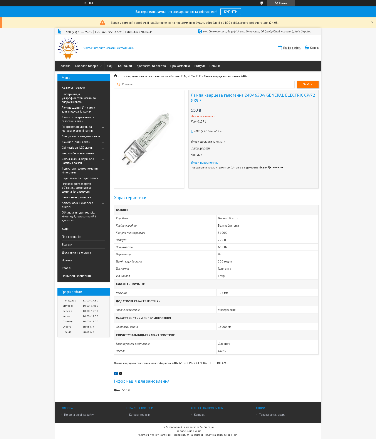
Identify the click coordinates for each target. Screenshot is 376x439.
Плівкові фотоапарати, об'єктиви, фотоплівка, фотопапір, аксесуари (76, 187)
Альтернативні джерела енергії (77, 205)
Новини (215, 65)
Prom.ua (209, 427)
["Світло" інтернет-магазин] (68, 48)
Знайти (307, 84)
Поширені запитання (76, 276)
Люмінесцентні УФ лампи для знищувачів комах (78, 109)
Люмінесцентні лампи (76, 142)
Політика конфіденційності (221, 434)
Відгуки (200, 65)
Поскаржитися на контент (187, 434)
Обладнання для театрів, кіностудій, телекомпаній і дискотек (79, 216)
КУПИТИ (230, 11)
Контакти (125, 65)
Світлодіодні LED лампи (77, 148)
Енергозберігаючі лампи (78, 153)
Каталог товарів (86, 65)
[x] (120, 374)
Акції (110, 65)
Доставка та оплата (151, 65)
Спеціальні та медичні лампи (81, 136)
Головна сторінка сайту (79, 415)
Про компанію (180, 65)
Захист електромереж (76, 197)
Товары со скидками (272, 415)
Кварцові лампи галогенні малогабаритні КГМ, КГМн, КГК (163, 76)
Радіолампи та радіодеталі (80, 178)
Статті (66, 268)
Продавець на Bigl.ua (188, 430)
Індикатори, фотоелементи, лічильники (80, 170)
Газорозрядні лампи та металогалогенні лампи (77, 129)
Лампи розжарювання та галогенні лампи (78, 119)
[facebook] (116, 374)
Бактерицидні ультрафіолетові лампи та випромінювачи (79, 98)
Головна (65, 65)
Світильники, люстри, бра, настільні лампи (78, 161)
